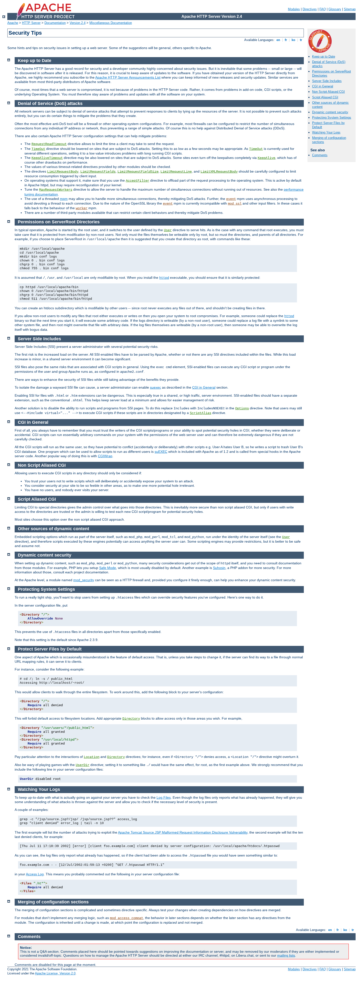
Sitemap (350, 9)
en (278, 40)
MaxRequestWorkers (55, 190)
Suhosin (219, 568)
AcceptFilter (137, 181)
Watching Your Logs (326, 132)
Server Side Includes (327, 81)
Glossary (334, 9)
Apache (12, 23)
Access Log (35, 874)
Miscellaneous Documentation (110, 23)
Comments (319, 155)
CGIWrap (105, 456)
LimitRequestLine (176, 172)
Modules (294, 9)
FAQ (322, 9)
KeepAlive (266, 158)
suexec (155, 387)
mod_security (83, 580)
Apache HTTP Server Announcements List (127, 77)
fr (286, 40)
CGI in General (322, 86)
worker (81, 208)
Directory (131, 719)
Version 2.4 (77, 23)
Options (242, 408)
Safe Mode (107, 568)
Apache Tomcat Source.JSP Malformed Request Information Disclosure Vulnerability (182, 832)
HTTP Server (31, 23)
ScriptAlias (200, 413)
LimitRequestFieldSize (137, 172)
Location (91, 757)
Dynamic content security (330, 112)
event (231, 199)
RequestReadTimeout (49, 144)
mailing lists (286, 955)
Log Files (164, 797)
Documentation (55, 23)
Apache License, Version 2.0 (55, 973)
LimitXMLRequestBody (219, 172)
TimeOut (38, 149)
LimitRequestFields (98, 172)
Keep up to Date (323, 56)
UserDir (82, 765)
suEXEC (161, 452)
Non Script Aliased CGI (328, 91)
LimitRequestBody (62, 172)
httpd (164, 278)
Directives (310, 9)
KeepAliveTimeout (47, 158)
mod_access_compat (126, 918)
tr (301, 40)
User (168, 230)
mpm (64, 199)
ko (293, 40)
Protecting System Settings (331, 117)
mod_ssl (235, 204)
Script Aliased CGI (325, 97)
